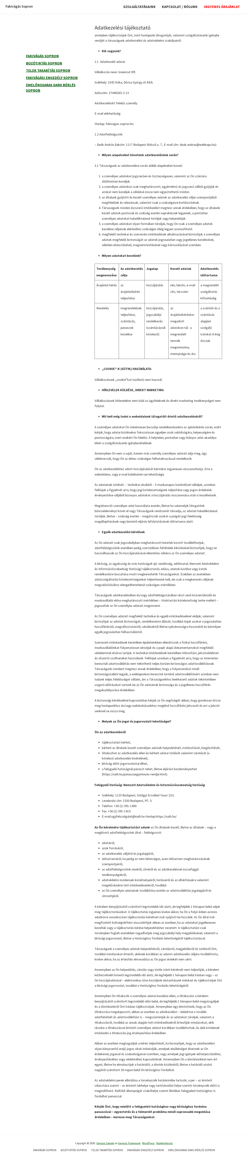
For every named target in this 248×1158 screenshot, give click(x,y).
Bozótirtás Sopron (44, 63)
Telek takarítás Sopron (48, 70)
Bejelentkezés (164, 1143)
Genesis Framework (129, 1143)
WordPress (148, 1143)
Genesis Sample (105, 1143)
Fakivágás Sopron (19, 6)
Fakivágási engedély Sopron (52, 77)
